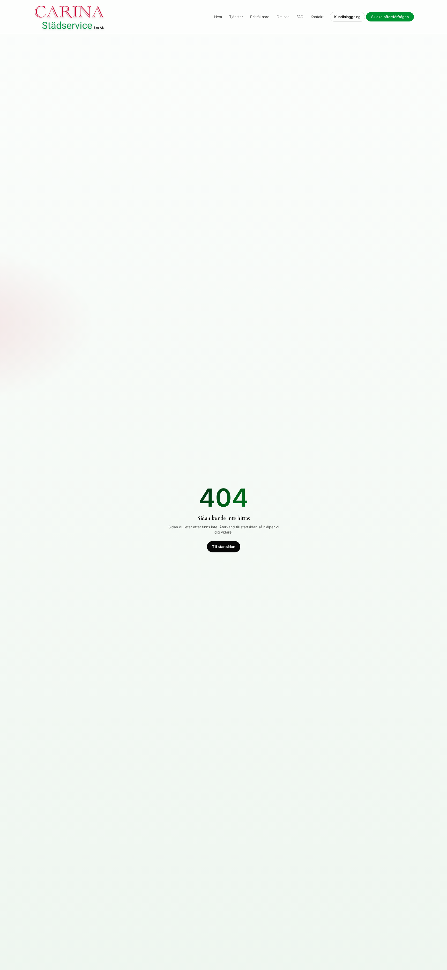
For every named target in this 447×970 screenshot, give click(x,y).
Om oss (283, 16)
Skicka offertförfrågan (390, 16)
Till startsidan (223, 546)
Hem (218, 16)
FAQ (299, 16)
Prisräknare (259, 16)
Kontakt (317, 16)
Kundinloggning (347, 16)
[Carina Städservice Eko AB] (69, 16)
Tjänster (236, 16)
